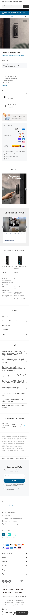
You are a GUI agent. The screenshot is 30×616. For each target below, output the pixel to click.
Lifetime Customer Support (12, 524)
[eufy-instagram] (3, 581)
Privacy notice (20, 602)
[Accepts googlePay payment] (19, 545)
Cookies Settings (9, 604)
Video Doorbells (10, 458)
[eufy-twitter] (9, 581)
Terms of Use (20, 604)
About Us (8, 600)
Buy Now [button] (22, 612)
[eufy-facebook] (6, 581)
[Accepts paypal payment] (4, 547)
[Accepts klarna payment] (19, 547)
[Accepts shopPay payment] (7, 547)
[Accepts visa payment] (15, 547)
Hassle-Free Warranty (10, 521)
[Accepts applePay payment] (11, 545)
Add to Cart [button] (8, 612)
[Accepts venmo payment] (11, 547)
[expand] (25, 65)
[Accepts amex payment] (7, 545)
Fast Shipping (8, 515)
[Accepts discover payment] (15, 545)
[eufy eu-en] (12, 16)
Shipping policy (18, 600)
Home (3, 458)
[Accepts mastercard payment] (23, 545)
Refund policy (9, 602)
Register (14, 480)
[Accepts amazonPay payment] (4, 545)
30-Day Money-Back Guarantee (13, 518)
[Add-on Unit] (14, 106)
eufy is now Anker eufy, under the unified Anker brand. (13, 13)
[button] (26, 2)
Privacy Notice (14, 485)
